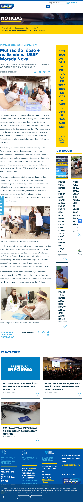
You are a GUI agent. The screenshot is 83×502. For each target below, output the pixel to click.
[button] (48, 6)
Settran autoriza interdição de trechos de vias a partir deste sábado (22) (62, 89)
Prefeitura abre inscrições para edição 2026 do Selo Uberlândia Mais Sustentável (62, 387)
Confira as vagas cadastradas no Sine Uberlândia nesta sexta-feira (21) (20, 431)
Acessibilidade (72, 3)
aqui (31, 468)
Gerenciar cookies (9, 497)
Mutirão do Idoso (9, 45)
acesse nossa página (71, 465)
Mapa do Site (69, 475)
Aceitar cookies (36, 497)
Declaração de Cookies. (47, 492)
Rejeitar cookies (23, 497)
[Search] (68, 2)
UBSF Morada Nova (28, 45)
